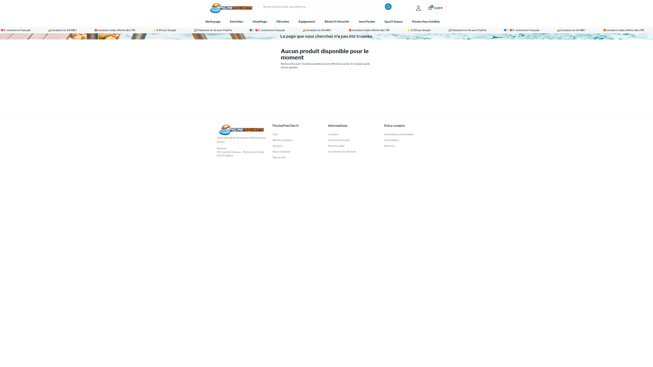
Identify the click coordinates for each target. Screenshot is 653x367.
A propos (278, 145)
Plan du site (279, 157)
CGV (275, 134)
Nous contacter (282, 151)
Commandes (391, 140)
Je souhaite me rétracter (342, 151)
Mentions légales (282, 140)
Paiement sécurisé (339, 140)
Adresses (389, 145)
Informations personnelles (399, 134)
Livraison (333, 134)
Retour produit (336, 145)
